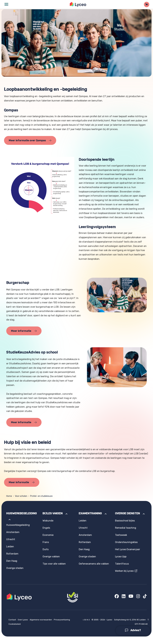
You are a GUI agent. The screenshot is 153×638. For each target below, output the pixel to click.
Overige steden (14, 568)
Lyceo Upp (120, 556)
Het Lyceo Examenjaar (127, 549)
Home (9, 496)
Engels (46, 527)
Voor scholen (21, 496)
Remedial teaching (125, 527)
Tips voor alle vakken (54, 563)
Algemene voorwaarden (41, 620)
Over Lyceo (23, 620)
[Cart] (146, 4)
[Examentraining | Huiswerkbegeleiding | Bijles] (78, 4)
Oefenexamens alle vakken (94, 563)
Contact (12, 620)
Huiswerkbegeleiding (18, 525)
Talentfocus (122, 563)
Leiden (10, 546)
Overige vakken (51, 556)
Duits (46, 549)
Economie (48, 535)
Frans (46, 542)
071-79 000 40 (141, 624)
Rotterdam (12, 553)
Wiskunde (48, 520)
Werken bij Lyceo (125, 570)
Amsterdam (12, 532)
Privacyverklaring (62, 620)
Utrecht (10, 539)
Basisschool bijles (125, 520)
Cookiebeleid (15, 624)
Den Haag (11, 560)
